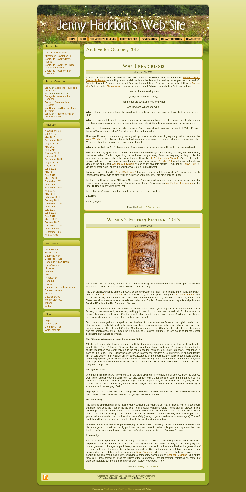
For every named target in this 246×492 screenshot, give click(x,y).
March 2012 (51, 178)
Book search (51, 249)
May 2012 (50, 172)
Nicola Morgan (114, 86)
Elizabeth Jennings (112, 294)
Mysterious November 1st (58, 56)
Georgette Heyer (53, 259)
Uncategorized (52, 296)
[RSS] (45, 477)
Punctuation (51, 277)
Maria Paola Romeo (184, 294)
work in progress (53, 300)
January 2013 (52, 156)
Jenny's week (52, 265)
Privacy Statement (146, 476)
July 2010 (50, 209)
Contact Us (102, 476)
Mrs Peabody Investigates (179, 183)
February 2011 (52, 197)
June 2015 (50, 134)
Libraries (49, 268)
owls (47, 274)
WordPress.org (52, 330)
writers (48, 303)
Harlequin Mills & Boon (57, 262)
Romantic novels (53, 290)
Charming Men (52, 255)
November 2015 (53, 131)
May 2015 (50, 137)
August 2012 (51, 162)
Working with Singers (123, 164)
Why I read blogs (143, 65)
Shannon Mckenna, (177, 455)
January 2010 (52, 222)
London (49, 271)
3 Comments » (153, 207)
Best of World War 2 (125, 172)
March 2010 (51, 219)
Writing (48, 306)
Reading (49, 281)
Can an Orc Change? (56, 52)
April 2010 (50, 216)
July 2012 (50, 165)
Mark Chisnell (171, 158)
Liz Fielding (156, 158)
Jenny (48, 88)
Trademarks (130, 476)
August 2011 (51, 191)
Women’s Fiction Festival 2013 (143, 219)
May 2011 (50, 194)
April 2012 (50, 175)
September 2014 (53, 140)
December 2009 (53, 225)
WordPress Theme (126, 489)
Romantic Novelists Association (61, 287)
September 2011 (53, 187)
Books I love (51, 252)
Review (49, 284)
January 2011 (52, 200)
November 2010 (53, 203)
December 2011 (53, 181)
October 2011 (52, 184)
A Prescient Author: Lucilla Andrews (59, 115)
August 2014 (51, 143)
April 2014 (50, 149)
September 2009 (53, 232)
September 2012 (53, 159)
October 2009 (52, 228)
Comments (53, 326)
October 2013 (52, 153)
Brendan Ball (165, 161)
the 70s (48, 293)
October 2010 (52, 206)
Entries (51, 323)
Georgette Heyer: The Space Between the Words (60, 66)
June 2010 (50, 213)
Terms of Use (116, 476)
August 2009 (51, 235)
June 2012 (50, 169)
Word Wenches (94, 139)
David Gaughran (144, 452)
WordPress (108, 489)
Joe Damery (51, 108)
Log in (48, 320)
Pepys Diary (190, 164)
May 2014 (50, 146)
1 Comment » (152, 466)
